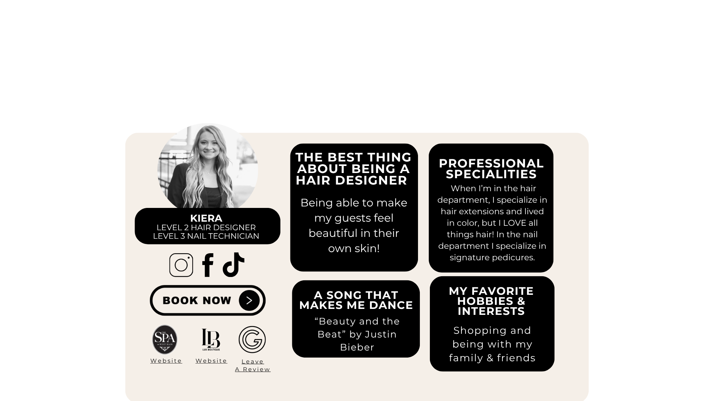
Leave (253, 361)
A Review (253, 369)
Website (166, 361)
